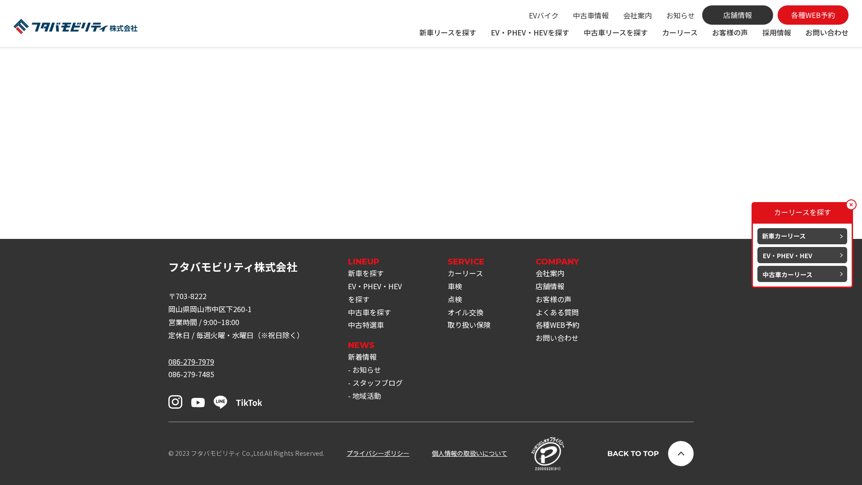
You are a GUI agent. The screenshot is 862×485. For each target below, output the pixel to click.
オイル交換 (466, 312)
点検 (455, 299)
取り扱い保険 (469, 324)
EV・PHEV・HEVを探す (530, 32)
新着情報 (362, 356)
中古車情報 (591, 15)
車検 (455, 286)
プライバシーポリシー (378, 453)
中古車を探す (369, 312)
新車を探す (366, 273)
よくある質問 (557, 312)
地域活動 (366, 395)
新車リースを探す (447, 32)
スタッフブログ (377, 382)
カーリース (680, 32)
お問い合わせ (827, 32)
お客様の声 (730, 32)
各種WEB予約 (558, 324)
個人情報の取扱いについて (469, 453)
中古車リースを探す (616, 32)
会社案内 (637, 15)
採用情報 (776, 32)
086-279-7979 (191, 361)
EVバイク (544, 15)
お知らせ (680, 15)
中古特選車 (366, 324)
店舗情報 (550, 286)
